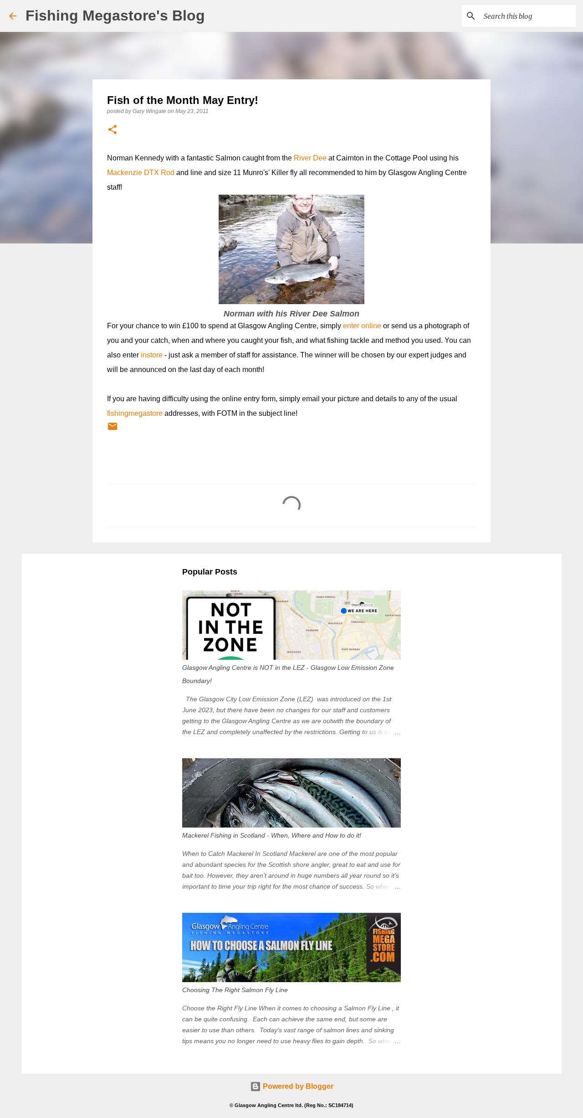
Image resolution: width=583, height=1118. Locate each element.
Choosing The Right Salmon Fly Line (235, 990)
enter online (362, 326)
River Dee (310, 158)
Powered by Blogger (297, 1086)
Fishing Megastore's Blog (115, 15)
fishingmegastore (135, 413)
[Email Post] (112, 430)
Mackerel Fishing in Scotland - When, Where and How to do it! (271, 835)
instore (152, 355)
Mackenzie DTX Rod (141, 172)
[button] (112, 130)
